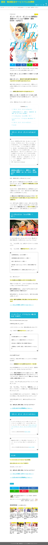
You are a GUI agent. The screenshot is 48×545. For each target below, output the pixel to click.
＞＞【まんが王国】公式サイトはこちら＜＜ (22, 304)
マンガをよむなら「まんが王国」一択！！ (22, 115)
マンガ (12, 483)
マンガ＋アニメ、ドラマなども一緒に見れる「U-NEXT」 (23, 119)
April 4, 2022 (27, 431)
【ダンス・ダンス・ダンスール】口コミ (21, 122)
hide (26, 106)
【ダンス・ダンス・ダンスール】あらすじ (22, 109)
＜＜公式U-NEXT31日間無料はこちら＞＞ (21, 408)
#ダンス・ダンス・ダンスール (22, 426)
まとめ (14, 125)
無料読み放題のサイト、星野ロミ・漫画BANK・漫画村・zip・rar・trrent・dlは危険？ (24, 112)
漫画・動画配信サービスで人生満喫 (17, 2)
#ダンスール (32, 426)
